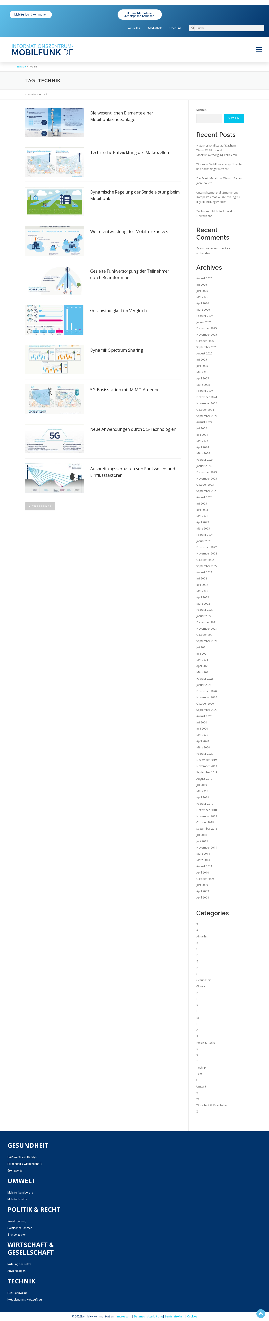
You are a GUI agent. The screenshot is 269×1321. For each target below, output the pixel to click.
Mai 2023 (202, 516)
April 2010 (202, 872)
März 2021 (203, 672)
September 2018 (206, 828)
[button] (258, 49)
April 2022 (202, 597)
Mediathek (155, 28)
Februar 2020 (204, 754)
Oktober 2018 (205, 822)
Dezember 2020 (206, 691)
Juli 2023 (201, 503)
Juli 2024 (201, 428)
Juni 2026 (202, 291)
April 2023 (202, 522)
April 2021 (202, 666)
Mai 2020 (202, 735)
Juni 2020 (202, 728)
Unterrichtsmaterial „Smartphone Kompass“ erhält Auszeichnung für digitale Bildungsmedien (218, 197)
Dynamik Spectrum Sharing (116, 350)
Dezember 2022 (206, 547)
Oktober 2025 (205, 341)
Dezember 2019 (206, 760)
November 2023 (206, 478)
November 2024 (206, 403)
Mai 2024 (202, 441)
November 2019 (206, 766)
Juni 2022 (202, 585)
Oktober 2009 (205, 879)
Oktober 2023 (205, 484)
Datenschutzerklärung (148, 1316)
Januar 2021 (203, 685)
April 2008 (202, 897)
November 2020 (206, 697)
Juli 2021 (201, 647)
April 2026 (202, 303)
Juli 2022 (201, 578)
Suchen (201, 110)
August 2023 (204, 497)
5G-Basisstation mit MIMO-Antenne (125, 389)
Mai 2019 (202, 791)
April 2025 (202, 378)
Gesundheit (203, 980)
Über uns (175, 28)
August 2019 (204, 778)
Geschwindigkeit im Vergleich (118, 310)
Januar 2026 (203, 322)
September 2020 (206, 710)
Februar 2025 (204, 391)
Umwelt (201, 1086)
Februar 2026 (204, 316)
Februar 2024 (204, 459)
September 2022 (206, 566)
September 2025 (206, 347)
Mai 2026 (202, 297)
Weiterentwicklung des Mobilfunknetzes (129, 231)
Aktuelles (134, 28)
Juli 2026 (201, 284)
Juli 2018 (201, 835)
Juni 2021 (202, 653)
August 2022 (204, 572)
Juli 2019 (201, 785)
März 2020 (203, 747)
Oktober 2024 (205, 409)
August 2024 (204, 422)
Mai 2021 (202, 660)
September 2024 (206, 416)
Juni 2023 (202, 510)
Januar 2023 (203, 541)
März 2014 (203, 853)
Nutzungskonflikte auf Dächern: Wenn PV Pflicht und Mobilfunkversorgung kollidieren (216, 150)
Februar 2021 (204, 678)
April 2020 (202, 741)
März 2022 (203, 603)
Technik (201, 1067)
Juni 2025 (202, 366)
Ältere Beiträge (40, 506)
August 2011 (204, 866)
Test (199, 1074)
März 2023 (203, 528)
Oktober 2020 (205, 703)
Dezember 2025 (206, 328)
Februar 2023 (204, 535)
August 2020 (204, 716)
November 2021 (206, 628)
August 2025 (204, 353)
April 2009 (202, 891)
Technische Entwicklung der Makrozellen (129, 152)
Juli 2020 (201, 722)
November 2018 (206, 816)
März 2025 (203, 385)
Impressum (124, 1316)
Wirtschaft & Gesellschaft (212, 1105)
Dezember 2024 (206, 397)
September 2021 (206, 641)
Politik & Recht (205, 1042)
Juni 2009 (202, 885)
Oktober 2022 (205, 560)
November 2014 (206, 847)
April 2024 (202, 447)
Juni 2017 (202, 841)
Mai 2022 (202, 591)
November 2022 (206, 553)
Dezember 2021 (206, 622)
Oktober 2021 (205, 635)
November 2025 (206, 334)
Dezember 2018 (206, 810)
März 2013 (203, 860)
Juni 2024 (202, 434)
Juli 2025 (201, 359)
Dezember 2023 (206, 472)
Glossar (201, 986)
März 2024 (203, 453)
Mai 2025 (202, 372)
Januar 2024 (203, 466)
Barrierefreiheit (174, 1316)
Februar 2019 (204, 803)
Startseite (22, 66)
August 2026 (204, 278)
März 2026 (203, 309)
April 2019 (202, 797)
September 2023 (206, 491)
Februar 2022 (204, 610)
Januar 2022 (203, 616)
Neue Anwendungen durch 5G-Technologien (133, 429)
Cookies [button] (192, 1316)
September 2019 (206, 772)
